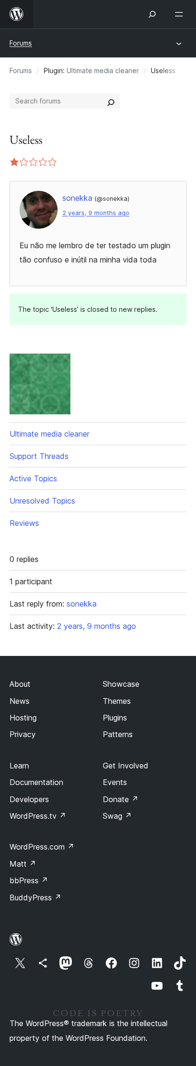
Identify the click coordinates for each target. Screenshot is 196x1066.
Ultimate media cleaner (103, 70)
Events (115, 782)
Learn (19, 765)
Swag (117, 816)
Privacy (23, 734)
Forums (21, 43)
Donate (120, 799)
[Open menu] (181, 14)
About (20, 684)
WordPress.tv (38, 816)
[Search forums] (111, 101)
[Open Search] (152, 14)
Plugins (115, 717)
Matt (23, 864)
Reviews (24, 523)
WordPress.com (42, 846)
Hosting (23, 717)
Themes (117, 701)
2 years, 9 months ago (95, 212)
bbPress (29, 880)
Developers (29, 799)
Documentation (36, 782)
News (19, 701)
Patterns (118, 734)
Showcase (121, 684)
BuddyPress (35, 897)
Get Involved (125, 765)
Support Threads (39, 456)
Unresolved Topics (42, 500)
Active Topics (33, 478)
